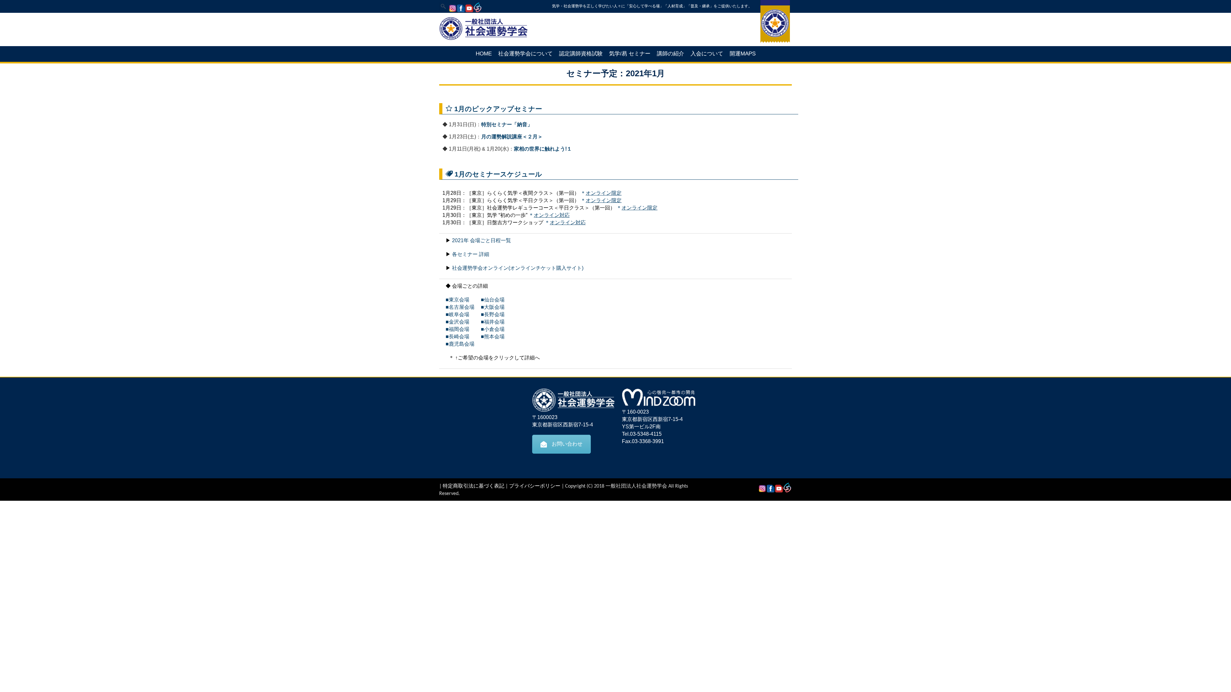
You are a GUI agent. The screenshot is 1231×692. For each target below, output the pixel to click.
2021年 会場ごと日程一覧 (481, 240)
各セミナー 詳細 (470, 254)
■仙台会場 (490, 299)
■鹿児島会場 (460, 344)
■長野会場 (490, 314)
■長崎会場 (457, 336)
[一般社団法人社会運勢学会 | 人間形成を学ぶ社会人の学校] (483, 39)
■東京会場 (457, 299)
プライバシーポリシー (534, 486)
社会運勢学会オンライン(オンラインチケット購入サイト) (517, 268)
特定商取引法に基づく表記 (473, 486)
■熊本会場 (490, 336)
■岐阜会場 (457, 314)
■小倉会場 (490, 329)
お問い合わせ (567, 444)
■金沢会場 (457, 322)
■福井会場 (490, 322)
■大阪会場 (493, 307)
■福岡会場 (457, 329)
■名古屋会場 (460, 307)
